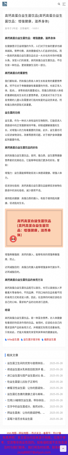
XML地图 (11, 433)
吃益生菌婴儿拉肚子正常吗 (22, 381)
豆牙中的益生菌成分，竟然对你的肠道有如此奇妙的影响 (27, 406)
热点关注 (36, 433)
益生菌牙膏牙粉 (31, 339)
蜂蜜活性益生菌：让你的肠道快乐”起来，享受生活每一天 (27, 388)
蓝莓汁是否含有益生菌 (20, 419)
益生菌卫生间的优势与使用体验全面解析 (27, 363)
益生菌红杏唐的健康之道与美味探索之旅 (27, 394)
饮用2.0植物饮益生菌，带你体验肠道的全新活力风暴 (27, 400)
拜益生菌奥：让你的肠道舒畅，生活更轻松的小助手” (27, 412)
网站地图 (23, 433)
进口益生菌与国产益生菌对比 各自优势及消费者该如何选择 (27, 375)
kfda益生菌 (13, 339)
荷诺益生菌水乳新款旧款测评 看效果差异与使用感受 (27, 369)
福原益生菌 (50, 339)
